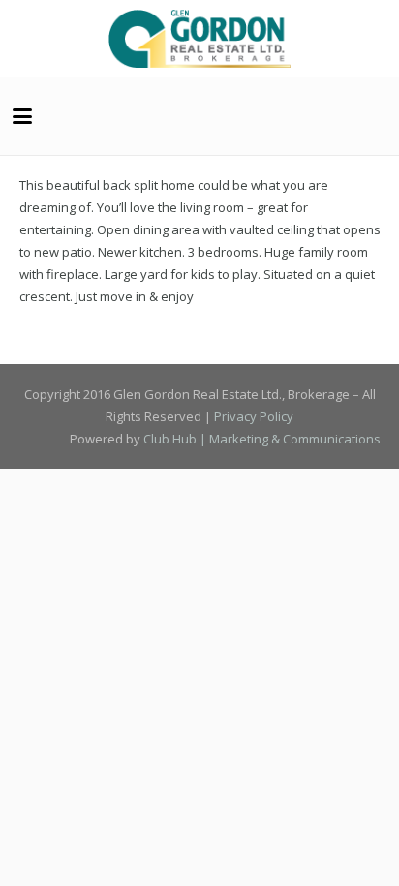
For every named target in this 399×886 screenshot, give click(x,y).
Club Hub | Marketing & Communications (262, 438)
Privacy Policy (253, 416)
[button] (23, 116)
